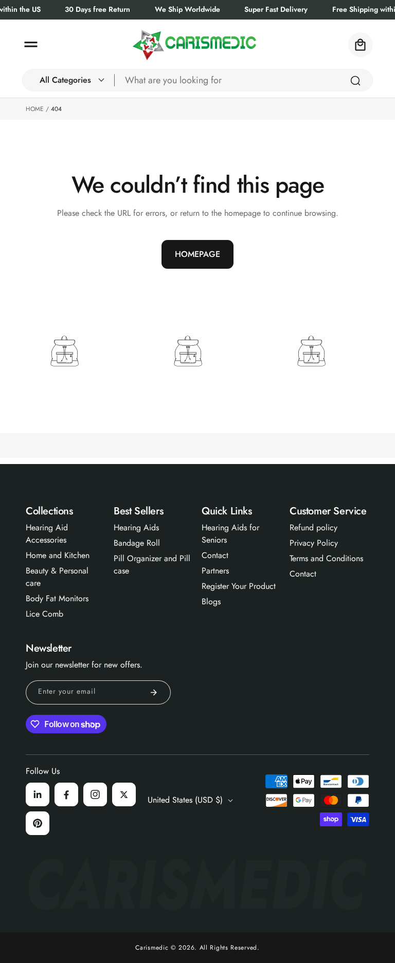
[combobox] (244, 80)
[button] (31, 44)
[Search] (355, 80)
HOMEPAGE (197, 254)
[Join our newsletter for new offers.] (153, 692)
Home (35, 109)
